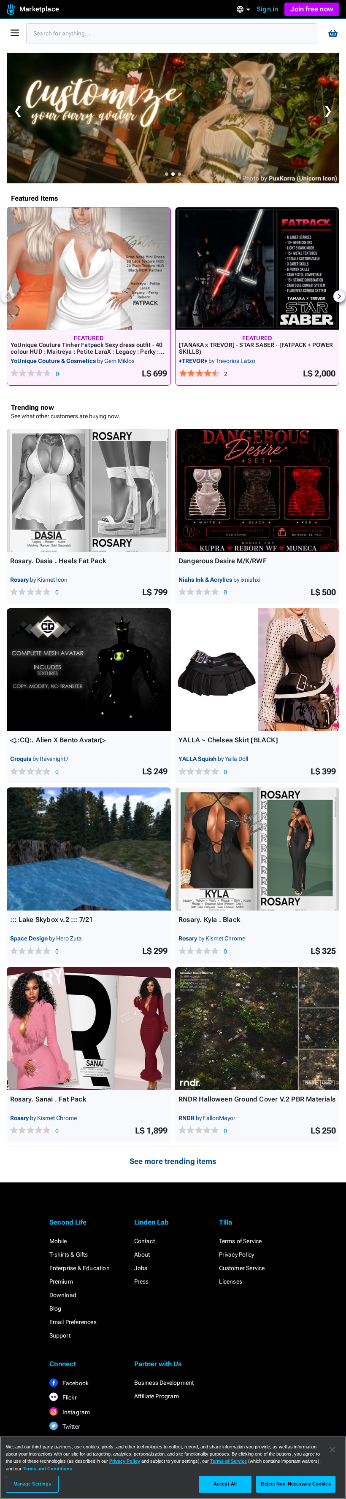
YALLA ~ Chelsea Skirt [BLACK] (228, 740)
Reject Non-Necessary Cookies (295, 1483)
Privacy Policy (236, 1254)
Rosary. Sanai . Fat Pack (48, 1099)
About (142, 1254)
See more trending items (173, 1161)
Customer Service (242, 1268)
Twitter (71, 1426)
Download (63, 1295)
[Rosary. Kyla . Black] (257, 849)
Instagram (75, 1412)
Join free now (311, 9)
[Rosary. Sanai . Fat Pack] (89, 1028)
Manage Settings (32, 1483)
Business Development (164, 1382)
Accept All (225, 1483)
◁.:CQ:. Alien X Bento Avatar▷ (57, 740)
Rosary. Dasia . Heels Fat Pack (58, 561)
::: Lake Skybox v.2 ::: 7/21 (51, 920)
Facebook (75, 1383)
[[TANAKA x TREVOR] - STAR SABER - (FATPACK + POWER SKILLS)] (257, 268)
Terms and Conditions (47, 1468)
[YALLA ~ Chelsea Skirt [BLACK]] (257, 669)
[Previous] (7, 296)
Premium (61, 1281)
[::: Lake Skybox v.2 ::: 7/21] (89, 849)
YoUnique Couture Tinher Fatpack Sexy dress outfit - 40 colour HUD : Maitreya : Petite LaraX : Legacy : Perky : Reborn (86, 351)
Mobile (58, 1241)
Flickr (69, 1397)
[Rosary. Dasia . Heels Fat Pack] (89, 490)
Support (59, 1335)
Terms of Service (240, 1241)
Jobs (141, 1268)
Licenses (231, 1281)
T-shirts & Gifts (68, 1254)
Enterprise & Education (79, 1268)
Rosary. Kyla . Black (209, 920)
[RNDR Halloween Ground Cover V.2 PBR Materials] (257, 1028)
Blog (55, 1308)
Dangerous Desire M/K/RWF (222, 561)
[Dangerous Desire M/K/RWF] (257, 490)
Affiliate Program (156, 1396)
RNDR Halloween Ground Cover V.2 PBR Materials (256, 1099)
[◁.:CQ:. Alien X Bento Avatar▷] (89, 669)
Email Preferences (73, 1322)
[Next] (339, 296)
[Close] (332, 1449)
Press (141, 1281)
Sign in (267, 9)
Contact (144, 1241)
